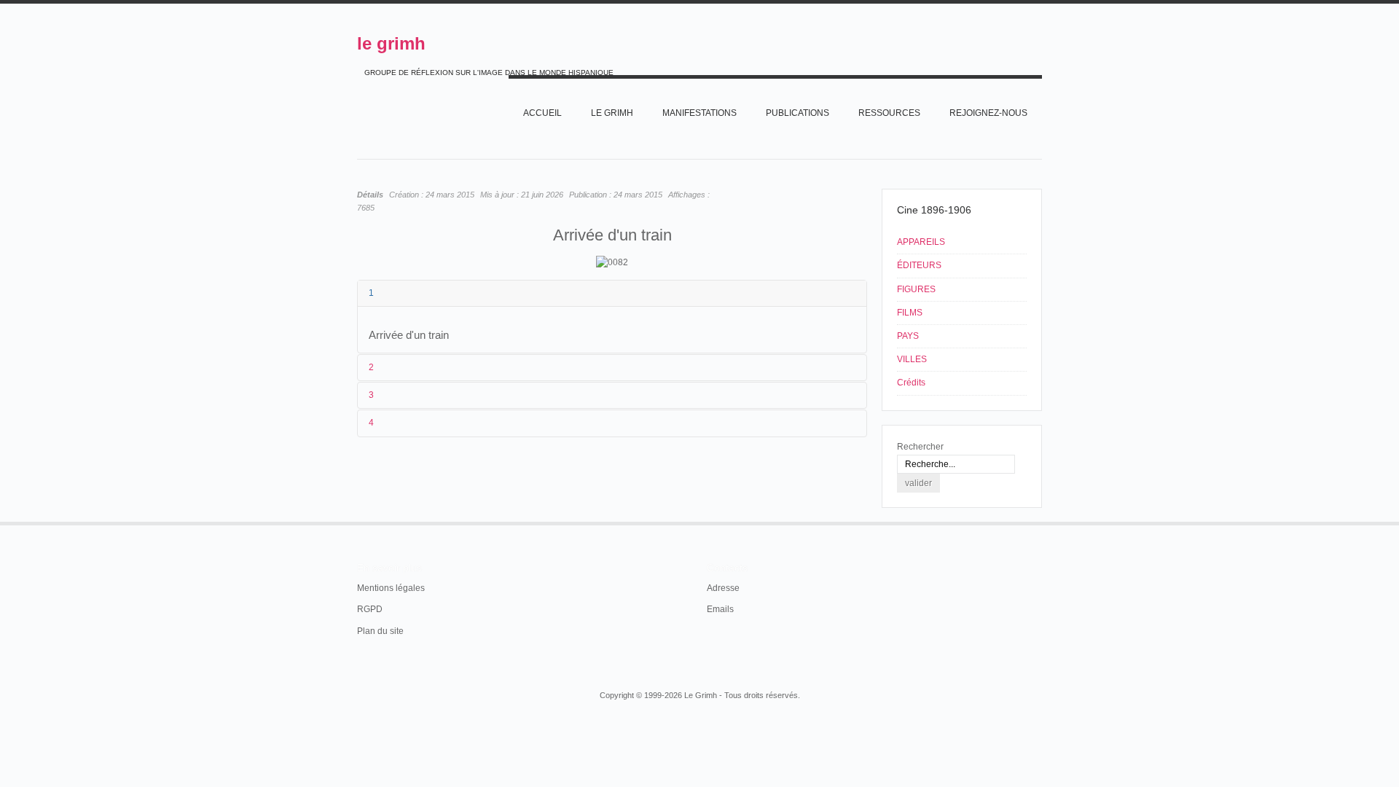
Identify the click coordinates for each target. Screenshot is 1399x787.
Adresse (723, 588)
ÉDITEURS (919, 265)
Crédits (911, 382)
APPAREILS (921, 242)
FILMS (909, 313)
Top (1040, 521)
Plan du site (380, 631)
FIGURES (916, 289)
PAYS (908, 336)
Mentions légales (391, 588)
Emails (720, 609)
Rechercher (920, 447)
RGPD (370, 609)
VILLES (912, 359)
